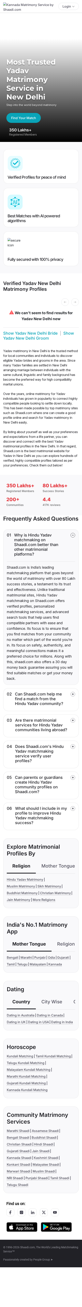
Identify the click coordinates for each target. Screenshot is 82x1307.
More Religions (44, 900)
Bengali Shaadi (18, 1137)
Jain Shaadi (41, 1151)
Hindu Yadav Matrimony (25, 879)
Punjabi (40, 957)
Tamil (11, 964)
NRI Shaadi (15, 1178)
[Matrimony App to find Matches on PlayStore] (56, 1227)
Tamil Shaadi (59, 1178)
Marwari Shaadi (18, 1171)
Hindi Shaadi (43, 1144)
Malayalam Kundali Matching (28, 1070)
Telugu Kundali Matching (25, 1063)
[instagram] (21, 1212)
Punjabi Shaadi (36, 1178)
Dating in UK (16, 1022)
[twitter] (44, 1212)
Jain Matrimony (18, 900)
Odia (51, 957)
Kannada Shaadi (19, 1158)
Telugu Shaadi (17, 1185)
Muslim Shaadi (44, 1171)
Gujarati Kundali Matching (26, 1083)
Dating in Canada (50, 1015)
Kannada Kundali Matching (27, 1090)
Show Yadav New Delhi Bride (30, 333)
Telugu (22, 964)
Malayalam (38, 964)
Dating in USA (38, 1022)
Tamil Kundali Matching (53, 1056)
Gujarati (63, 957)
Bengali (12, 957)
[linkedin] (33, 1212)
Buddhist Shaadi (44, 1137)
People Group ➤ (43, 1259)
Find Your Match (23, 118)
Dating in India (62, 1022)
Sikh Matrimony (49, 886)
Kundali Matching (20, 1056)
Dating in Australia (20, 1015)
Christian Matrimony (55, 893)
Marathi (26, 957)
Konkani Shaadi (18, 1164)
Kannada (55, 964)
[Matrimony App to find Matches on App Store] (21, 1227)
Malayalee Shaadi (46, 1164)
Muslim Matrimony (21, 886)
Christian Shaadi (19, 1144)
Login (66, 6)
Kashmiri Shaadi (46, 1158)
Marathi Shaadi (18, 1131)
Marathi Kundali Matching (26, 1076)
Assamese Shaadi (45, 1131)
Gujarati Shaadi (18, 1151)
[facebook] (10, 1212)
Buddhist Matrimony (22, 893)
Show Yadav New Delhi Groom (38, 336)
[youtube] (55, 1212)
